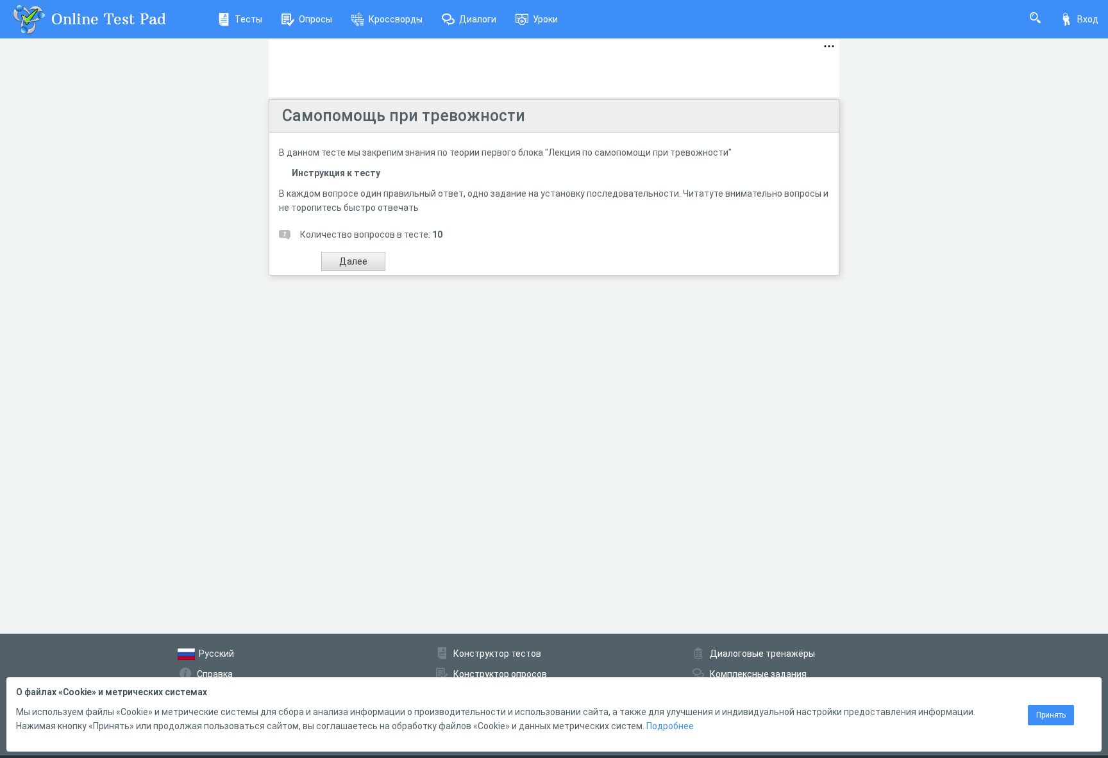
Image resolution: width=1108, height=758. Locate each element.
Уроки (545, 19)
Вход (1087, 19)
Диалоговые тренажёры (762, 653)
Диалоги (477, 19)
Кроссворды (396, 19)
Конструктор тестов (497, 653)
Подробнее (670, 726)
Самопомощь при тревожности (403, 115)
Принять (1051, 715)
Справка (215, 674)
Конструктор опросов (500, 674)
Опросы (315, 19)
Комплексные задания (758, 674)
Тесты (248, 19)
